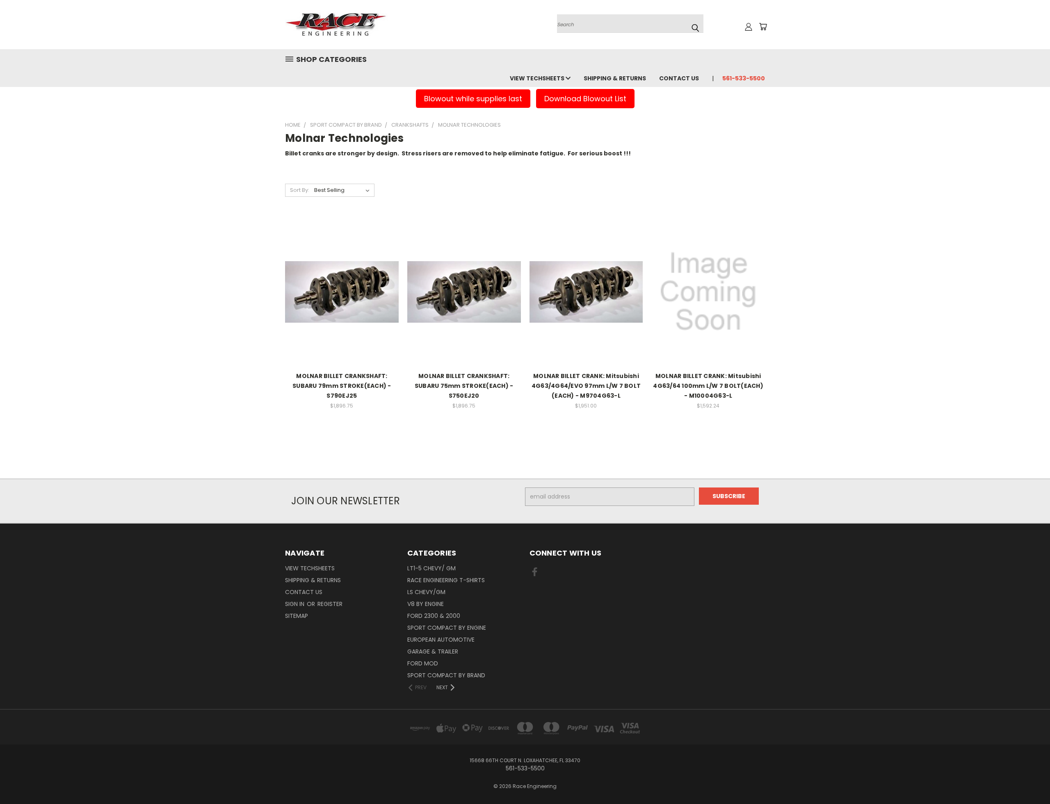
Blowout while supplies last (473, 98)
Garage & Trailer (432, 651)
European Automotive (441, 639)
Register (329, 604)
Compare (339, 281)
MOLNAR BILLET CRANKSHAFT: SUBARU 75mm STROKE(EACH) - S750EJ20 (464, 386)
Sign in (295, 604)
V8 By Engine (425, 604)
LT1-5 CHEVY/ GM (431, 568)
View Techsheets (538, 78)
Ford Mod (422, 663)
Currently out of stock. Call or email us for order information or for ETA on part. (341, 310)
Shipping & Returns (615, 78)
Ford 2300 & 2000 (433, 616)
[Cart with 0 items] (763, 27)
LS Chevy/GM (426, 592)
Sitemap (296, 616)
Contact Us (679, 78)
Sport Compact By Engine (446, 628)
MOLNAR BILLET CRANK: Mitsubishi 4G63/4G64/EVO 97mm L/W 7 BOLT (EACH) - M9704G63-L (586, 386)
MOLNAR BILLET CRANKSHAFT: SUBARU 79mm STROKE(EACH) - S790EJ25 (341, 386)
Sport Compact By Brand (446, 675)
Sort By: (299, 190)
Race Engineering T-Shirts (446, 580)
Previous (1028, 778)
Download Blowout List (585, 98)
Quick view (342, 265)
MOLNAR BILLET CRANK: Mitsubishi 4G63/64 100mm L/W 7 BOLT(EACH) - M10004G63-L (708, 386)
